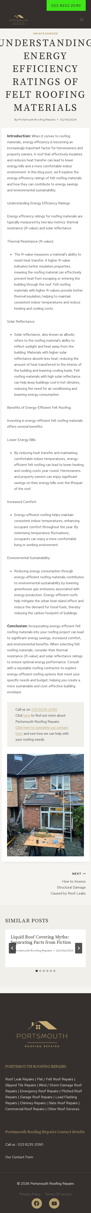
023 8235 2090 (66, 5)
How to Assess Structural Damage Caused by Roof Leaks (68, 884)
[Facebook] (37, 1203)
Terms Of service (58, 1194)
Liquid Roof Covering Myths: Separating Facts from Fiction (41, 939)
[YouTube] (54, 1203)
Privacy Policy (30, 1194)
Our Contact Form (19, 1157)
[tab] (37, 971)
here (26, 715)
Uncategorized (45, 33)
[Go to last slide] (12, 948)
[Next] (78, 948)
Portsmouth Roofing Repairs (36, 119)
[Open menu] (82, 19)
